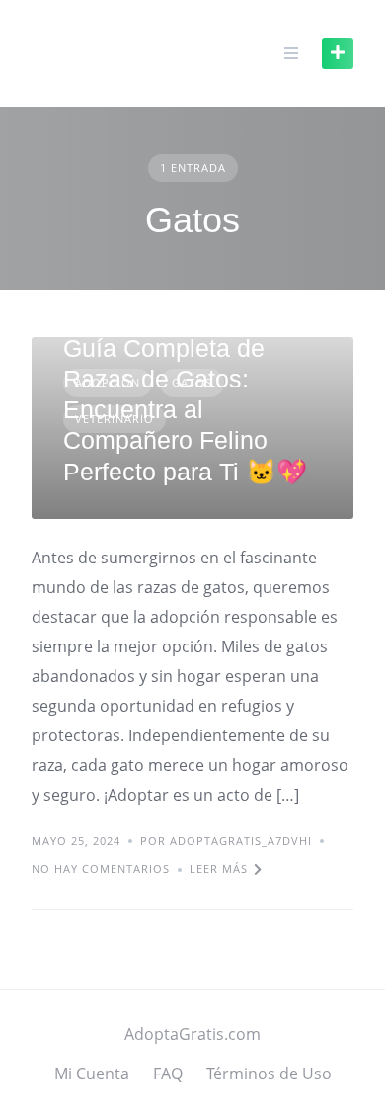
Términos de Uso (269, 1073)
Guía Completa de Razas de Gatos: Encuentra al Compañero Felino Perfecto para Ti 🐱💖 (185, 409)
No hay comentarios (101, 868)
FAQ (168, 1073)
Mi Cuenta (91, 1073)
